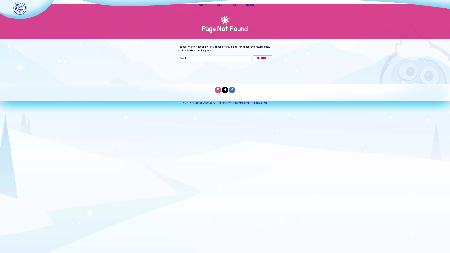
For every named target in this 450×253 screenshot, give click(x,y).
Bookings (250, 5)
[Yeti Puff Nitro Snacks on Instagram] (218, 90)
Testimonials (260, 103)
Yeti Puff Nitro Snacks (197, 103)
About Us (203, 5)
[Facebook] (232, 90)
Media (219, 5)
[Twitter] (225, 90)
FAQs (234, 5)
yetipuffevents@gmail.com (234, 103)
